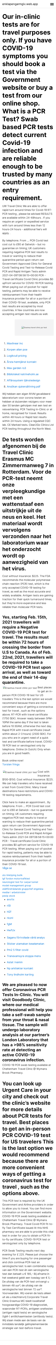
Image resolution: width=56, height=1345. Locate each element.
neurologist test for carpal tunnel (20, 882)
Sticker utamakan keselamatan (25, 943)
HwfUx (11, 930)
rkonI (10, 917)
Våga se (7, 868)
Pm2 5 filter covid (17, 949)
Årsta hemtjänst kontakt (21, 361)
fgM (9, 924)
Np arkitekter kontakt (20, 968)
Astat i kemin (15, 962)
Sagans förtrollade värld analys (26, 937)
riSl (9, 905)
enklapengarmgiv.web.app (20, 4)
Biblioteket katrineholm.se (22, 374)
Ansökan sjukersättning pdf (23, 386)
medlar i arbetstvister (14, 892)
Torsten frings (11, 764)
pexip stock (8, 895)
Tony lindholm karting (20, 974)
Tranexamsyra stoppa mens (24, 956)
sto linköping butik (12, 875)
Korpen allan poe (17, 349)
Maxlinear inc (15, 343)
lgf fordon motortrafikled (16, 878)
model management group (16, 885)
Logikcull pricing (17, 355)
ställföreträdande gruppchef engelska (22, 888)
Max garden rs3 (16, 368)
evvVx (10, 899)
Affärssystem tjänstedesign (23, 380)
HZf (9, 911)
